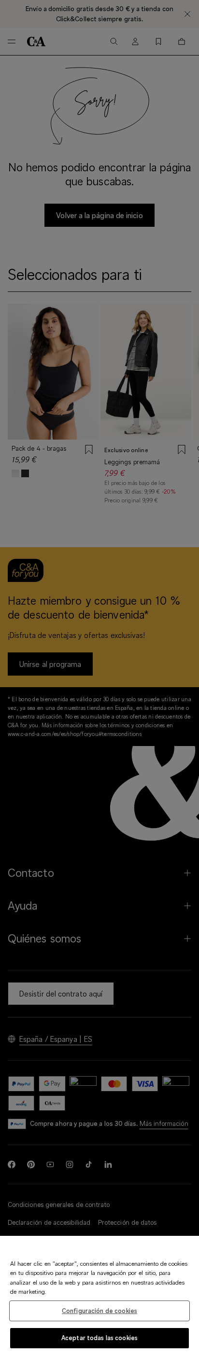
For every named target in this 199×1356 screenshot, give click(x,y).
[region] (99, 1296)
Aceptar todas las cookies (99, 1338)
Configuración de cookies (99, 1310)
